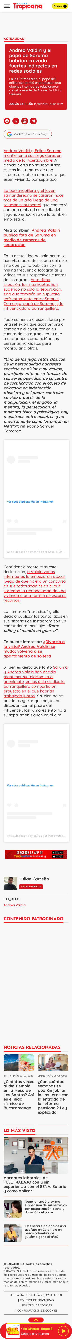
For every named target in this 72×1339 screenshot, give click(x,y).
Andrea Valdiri (15, 905)
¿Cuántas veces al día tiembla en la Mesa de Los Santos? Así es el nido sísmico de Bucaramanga (19, 1094)
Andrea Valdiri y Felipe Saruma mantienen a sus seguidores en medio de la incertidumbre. (32, 155)
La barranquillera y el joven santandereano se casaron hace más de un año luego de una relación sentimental (33, 197)
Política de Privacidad (37, 1300)
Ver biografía (29, 886)
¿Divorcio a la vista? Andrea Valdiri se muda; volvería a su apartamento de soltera (34, 648)
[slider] (36, 1323)
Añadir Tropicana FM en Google (30, 134)
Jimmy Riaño (11, 1075)
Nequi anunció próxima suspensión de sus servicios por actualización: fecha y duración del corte (46, 1207)
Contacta (16, 1295)
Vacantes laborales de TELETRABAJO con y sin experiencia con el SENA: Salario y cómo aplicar (35, 1184)
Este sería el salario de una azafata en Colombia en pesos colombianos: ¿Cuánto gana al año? (45, 1231)
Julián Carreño (21, 104)
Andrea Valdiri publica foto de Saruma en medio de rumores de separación (32, 237)
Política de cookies (37, 1305)
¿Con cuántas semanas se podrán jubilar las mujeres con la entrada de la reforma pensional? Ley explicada (53, 1097)
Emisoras (35, 1295)
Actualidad (14, 38)
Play (63, 1331)
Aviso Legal (54, 1295)
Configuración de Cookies (37, 1310)
